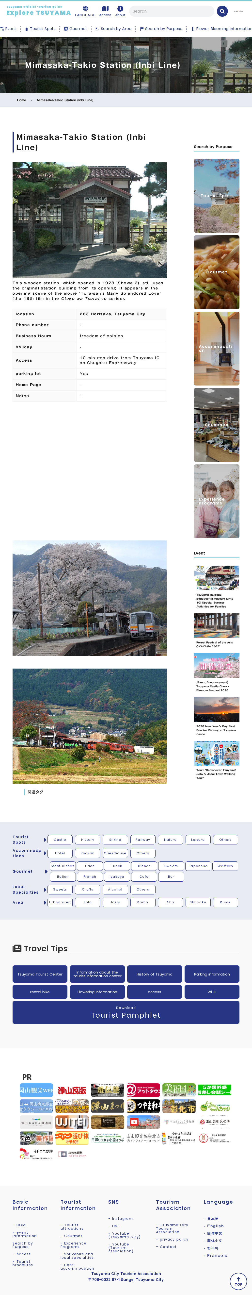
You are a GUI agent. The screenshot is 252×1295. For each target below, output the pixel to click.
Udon (90, 866)
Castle (60, 839)
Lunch (117, 866)
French (90, 876)
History (87, 839)
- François (215, 1255)
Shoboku (198, 902)
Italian (63, 876)
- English (214, 1226)
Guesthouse (115, 853)
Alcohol (115, 889)
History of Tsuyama (155, 974)
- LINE (114, 1226)
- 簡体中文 (213, 1233)
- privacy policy (172, 1239)
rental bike (40, 991)
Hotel (60, 853)
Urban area (60, 902)
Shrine (115, 839)
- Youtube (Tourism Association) (121, 1248)
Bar (171, 876)
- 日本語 (211, 1218)
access (154, 991)
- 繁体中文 (213, 1240)
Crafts (88, 889)
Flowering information (97, 991)
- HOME (20, 1225)
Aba (170, 902)
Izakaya (117, 876)
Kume (225, 902)
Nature (170, 839)
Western (225, 866)
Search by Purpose (23, 1245)
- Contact (166, 1246)
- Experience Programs (74, 1245)
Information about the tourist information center (97, 974)
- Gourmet (72, 1235)
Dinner (144, 866)
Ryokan (87, 853)
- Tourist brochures (23, 1263)
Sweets (171, 866)
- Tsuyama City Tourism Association (172, 1228)
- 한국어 (211, 1248)
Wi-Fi (211, 991)
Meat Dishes (63, 866)
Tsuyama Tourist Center (40, 974)
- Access (22, 1254)
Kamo (142, 902)
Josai (115, 902)
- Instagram (120, 1218)
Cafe (144, 876)
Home (21, 100)
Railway (143, 839)
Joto (87, 902)
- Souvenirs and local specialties (77, 1256)
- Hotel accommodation (77, 1266)
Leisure (198, 839)
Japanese (198, 866)
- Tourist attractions (72, 1227)
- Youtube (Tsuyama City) (124, 1235)
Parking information (212, 974)
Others (225, 839)
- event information (25, 1234)
